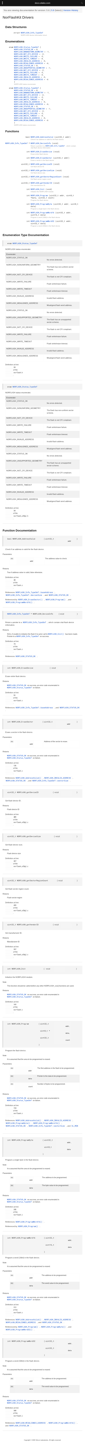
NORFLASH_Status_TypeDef (27, 47)
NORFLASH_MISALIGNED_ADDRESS (29, 63)
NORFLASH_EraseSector (42, 158)
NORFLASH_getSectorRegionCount (47, 176)
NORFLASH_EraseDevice (42, 151)
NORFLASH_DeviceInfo (41, 143)
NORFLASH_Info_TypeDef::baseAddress (35, 592)
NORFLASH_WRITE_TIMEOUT (26, 58)
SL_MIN (74, 1126)
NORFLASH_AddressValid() (29, 778)
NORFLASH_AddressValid (42, 137)
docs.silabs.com (42, 3)
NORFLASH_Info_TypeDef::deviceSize (24, 595)
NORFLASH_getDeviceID (42, 164)
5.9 (53, 10)
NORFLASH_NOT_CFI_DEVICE (26, 54)
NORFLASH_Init (38, 189)
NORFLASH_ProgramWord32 (43, 221)
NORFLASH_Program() (56, 599)
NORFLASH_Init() (56, 634)
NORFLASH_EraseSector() (31, 599)
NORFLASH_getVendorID (42, 183)
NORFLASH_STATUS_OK (24, 49)
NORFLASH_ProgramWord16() (20, 602)
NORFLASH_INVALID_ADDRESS (27, 61)
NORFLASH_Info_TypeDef (32, 33)
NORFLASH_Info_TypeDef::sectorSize (51, 780)
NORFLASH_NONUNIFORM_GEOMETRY (29, 52)
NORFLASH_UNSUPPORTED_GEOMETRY (30, 68)
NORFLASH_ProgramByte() (18, 1123)
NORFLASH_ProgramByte (42, 204)
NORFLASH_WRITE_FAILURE (26, 56)
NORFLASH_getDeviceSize (43, 170)
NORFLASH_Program (40, 195)
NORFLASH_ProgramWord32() (20, 1329)
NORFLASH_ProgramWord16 (43, 212)
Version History (70, 10)
